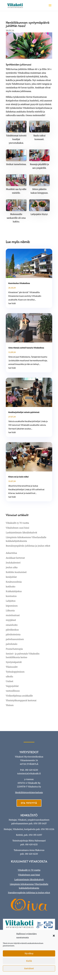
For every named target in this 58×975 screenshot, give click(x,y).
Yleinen (10, 705)
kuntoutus (11, 596)
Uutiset (9, 681)
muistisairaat (13, 615)
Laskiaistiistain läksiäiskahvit (21, 532)
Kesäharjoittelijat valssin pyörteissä (23, 412)
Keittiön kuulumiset (16, 572)
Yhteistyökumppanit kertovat (21, 700)
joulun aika (12, 567)
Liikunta (10, 610)
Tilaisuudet (12, 666)
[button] (53, 935)
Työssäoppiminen (15, 671)
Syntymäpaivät (14, 662)
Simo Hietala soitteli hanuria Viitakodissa (26, 348)
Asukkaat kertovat (15, 557)
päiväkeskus (12, 629)
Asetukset (29, 968)
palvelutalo (11, 644)
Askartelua (11, 553)
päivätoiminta (13, 634)
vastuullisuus (13, 690)
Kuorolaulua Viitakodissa (19, 283)
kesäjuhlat (11, 577)
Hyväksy (29, 953)
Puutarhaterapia (14, 649)
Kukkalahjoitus (14, 591)
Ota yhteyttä (29, 803)
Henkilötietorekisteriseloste (29, 792)
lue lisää (12, 303)
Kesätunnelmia (14, 581)
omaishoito (12, 625)
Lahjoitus (11, 600)
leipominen (12, 605)
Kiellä (29, 961)
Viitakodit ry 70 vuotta (17, 523)
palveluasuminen (15, 639)
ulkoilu (9, 676)
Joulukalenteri (13, 562)
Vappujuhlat (12, 686)
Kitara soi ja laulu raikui (18, 477)
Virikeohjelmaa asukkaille (19, 695)
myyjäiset (11, 620)
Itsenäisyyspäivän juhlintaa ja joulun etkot (28, 545)
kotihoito (10, 586)
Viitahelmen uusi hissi (17, 527)
